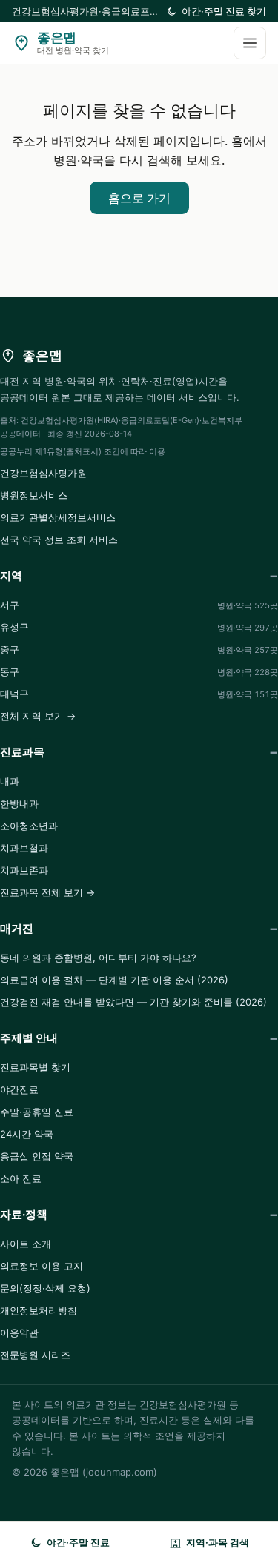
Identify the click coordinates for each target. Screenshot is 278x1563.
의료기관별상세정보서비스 (58, 517)
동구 (139, 671)
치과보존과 (24, 870)
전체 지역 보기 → (38, 716)
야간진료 (19, 1089)
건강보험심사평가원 (43, 473)
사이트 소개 (25, 1244)
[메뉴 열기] (250, 43)
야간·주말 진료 (78, 1542)
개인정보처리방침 (38, 1310)
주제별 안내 (29, 1038)
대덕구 (139, 694)
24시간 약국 (26, 1134)
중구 (139, 649)
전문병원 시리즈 (35, 1355)
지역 (11, 575)
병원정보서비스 (33, 495)
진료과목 (22, 752)
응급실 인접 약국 (36, 1156)
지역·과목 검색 (217, 1542)
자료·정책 (23, 1214)
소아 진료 (21, 1178)
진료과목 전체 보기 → (47, 892)
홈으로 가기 (139, 197)
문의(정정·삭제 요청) (45, 1288)
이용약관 (19, 1332)
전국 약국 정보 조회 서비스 (59, 539)
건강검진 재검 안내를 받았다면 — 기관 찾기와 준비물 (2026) (133, 1002)
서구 (139, 605)
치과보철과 (24, 848)
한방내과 (19, 803)
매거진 (16, 928)
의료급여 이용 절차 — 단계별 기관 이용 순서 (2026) (114, 980)
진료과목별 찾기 (35, 1067)
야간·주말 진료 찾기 (224, 11)
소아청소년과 (29, 826)
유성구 (139, 627)
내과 (9, 781)
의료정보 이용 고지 (41, 1266)
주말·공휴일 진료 (36, 1112)
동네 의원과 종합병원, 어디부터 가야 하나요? (98, 957)
